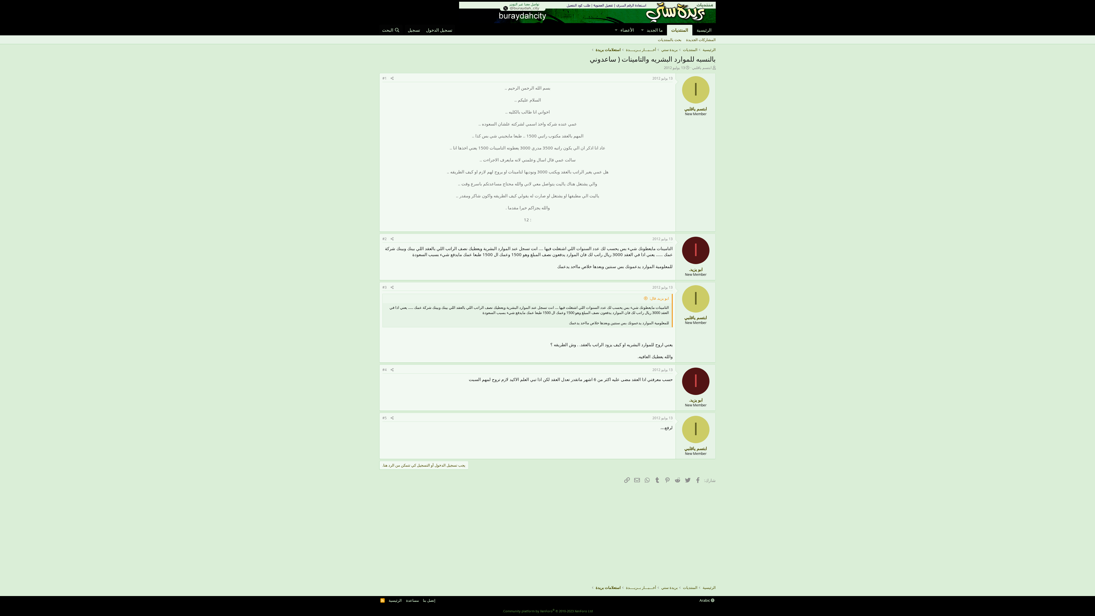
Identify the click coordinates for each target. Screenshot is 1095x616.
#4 (384, 369)
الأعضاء (627, 30)
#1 (384, 78)
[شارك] (392, 78)
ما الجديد (655, 30)
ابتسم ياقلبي (702, 67)
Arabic (705, 600)
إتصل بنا (429, 600)
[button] (642, 30)
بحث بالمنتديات (670, 39)
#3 (384, 287)
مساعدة (412, 600)
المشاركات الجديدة (701, 39)
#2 (384, 238)
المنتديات (679, 30)
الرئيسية (704, 30)
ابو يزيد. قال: (659, 298)
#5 (384, 418)
